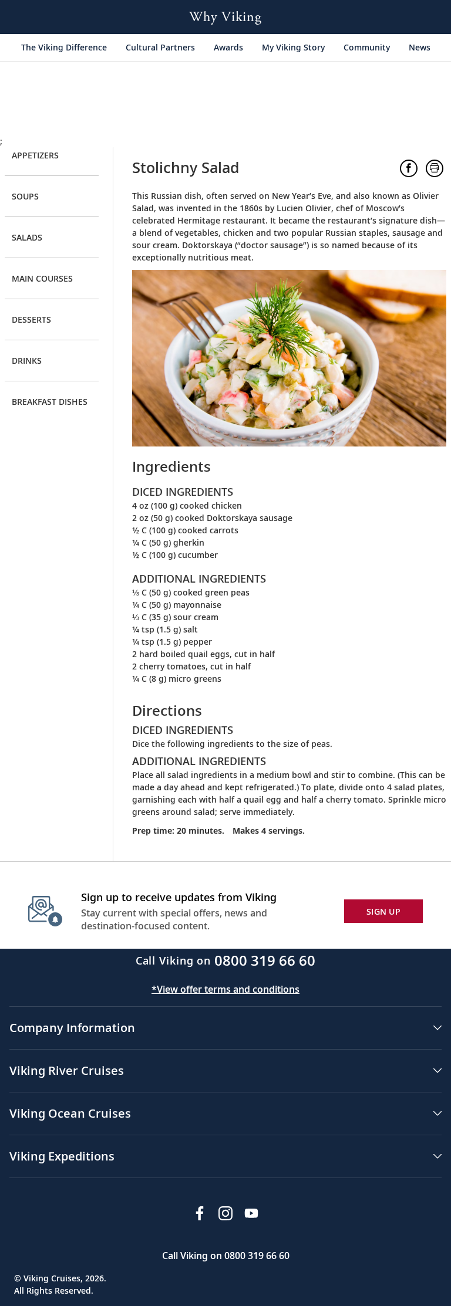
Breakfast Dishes (49, 401)
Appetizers (35, 155)
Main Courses (42, 278)
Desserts (31, 319)
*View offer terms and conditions (225, 989)
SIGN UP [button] (383, 911)
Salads (27, 237)
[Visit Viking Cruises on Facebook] (200, 1213)
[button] (409, 168)
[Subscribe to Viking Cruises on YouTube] (251, 1213)
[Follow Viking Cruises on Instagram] (225, 1213)
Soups (25, 196)
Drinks (27, 360)
